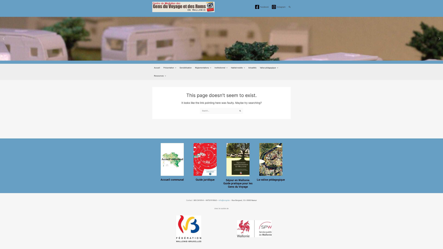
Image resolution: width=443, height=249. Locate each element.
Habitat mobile (237, 68)
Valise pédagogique (268, 68)
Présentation (168, 68)
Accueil (157, 68)
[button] (3, 39)
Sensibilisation (186, 68)
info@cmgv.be (224, 200)
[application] (175, 68)
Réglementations (202, 68)
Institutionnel (220, 68)
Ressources (159, 76)
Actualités (252, 68)
